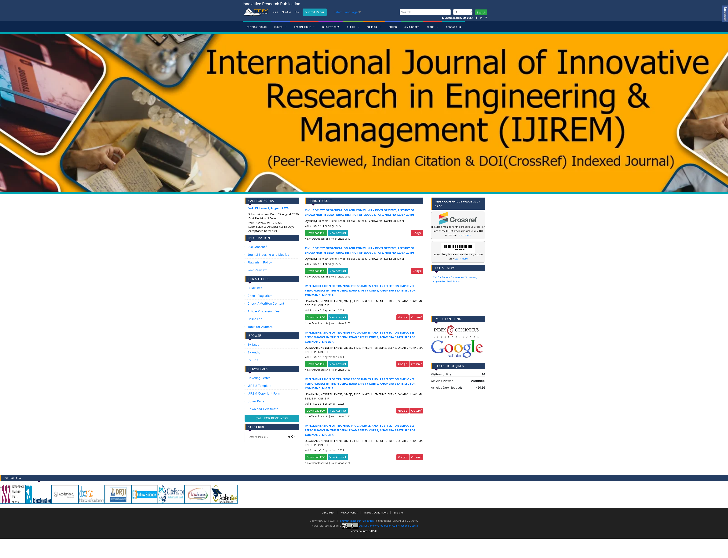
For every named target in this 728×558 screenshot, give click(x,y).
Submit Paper (314, 12)
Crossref (416, 317)
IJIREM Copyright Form (264, 393)
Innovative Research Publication (357, 520)
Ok (292, 436)
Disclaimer (328, 512)
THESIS (351, 27)
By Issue (253, 344)
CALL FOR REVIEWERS (272, 418)
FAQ (297, 11)
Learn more (464, 235)
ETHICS (392, 27)
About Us (286, 11)
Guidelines (254, 288)
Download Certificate (262, 409)
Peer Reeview (257, 270)
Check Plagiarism (259, 296)
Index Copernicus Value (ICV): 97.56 (457, 203)
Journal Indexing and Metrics (268, 254)
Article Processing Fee (263, 311)
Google (417, 233)
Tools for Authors (259, 327)
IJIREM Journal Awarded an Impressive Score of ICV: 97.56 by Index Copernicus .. (456, 300)
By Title (252, 360)
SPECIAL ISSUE (302, 27)
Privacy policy (349, 512)
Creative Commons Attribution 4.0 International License (388, 525)
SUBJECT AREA (330, 27)
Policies (372, 27)
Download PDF (316, 233)
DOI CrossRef (257, 247)
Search (481, 12)
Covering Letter (258, 378)
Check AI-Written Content (265, 303)
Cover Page (255, 401)
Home (275, 11)
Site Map (398, 512)
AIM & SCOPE (411, 27)
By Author (254, 352)
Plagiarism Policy (259, 262)
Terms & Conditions (376, 512)
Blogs (431, 27)
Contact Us (453, 27)
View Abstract (337, 233)
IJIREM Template (259, 386)
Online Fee (254, 319)
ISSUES (278, 27)
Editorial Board (256, 27)
